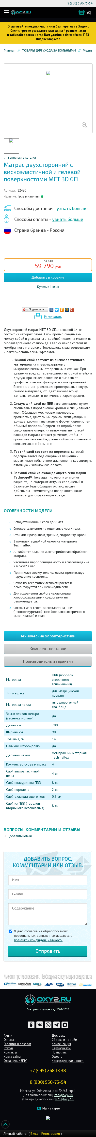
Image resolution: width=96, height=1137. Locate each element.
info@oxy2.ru (63, 1095)
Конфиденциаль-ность (68, 1061)
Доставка (58, 1035)
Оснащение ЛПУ (15, 1061)
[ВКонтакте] (51, 310)
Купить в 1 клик (48, 287)
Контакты (10, 1052)
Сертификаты (61, 1048)
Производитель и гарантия (48, 661)
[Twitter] (56, 310)
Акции (8, 1035)
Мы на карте (51, 1108)
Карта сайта (12, 1056)
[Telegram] (57, 1027)
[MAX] (65, 1027)
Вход (34, 1133)
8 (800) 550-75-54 (79, 3)
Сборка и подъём (64, 1040)
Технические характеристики (47, 636)
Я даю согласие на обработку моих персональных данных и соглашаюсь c (43, 935)
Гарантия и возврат (17, 1044)
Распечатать (53, 317)
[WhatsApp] (48, 1027)
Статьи (8, 1048)
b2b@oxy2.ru (64, 1099)
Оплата (9, 1040)
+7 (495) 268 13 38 (48, 1070)
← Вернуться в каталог (20, 157)
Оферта (57, 1056)
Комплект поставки (48, 648)
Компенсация (61, 1044)
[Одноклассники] (61, 310)
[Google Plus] (72, 310)
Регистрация (50, 1133)
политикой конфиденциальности (38, 940)
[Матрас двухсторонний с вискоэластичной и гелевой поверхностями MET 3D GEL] (48, 98)
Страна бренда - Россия (39, 230)
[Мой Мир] (67, 310)
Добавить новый (19, 836)
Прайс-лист (60, 1052)
